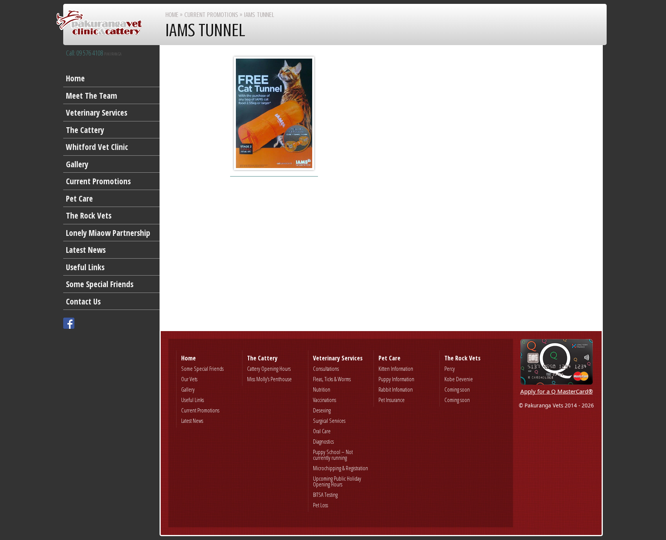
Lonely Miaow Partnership (108, 232)
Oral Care (322, 431)
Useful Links (85, 267)
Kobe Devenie (458, 379)
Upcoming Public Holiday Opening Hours (337, 481)
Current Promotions (98, 181)
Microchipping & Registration (340, 468)
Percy (449, 368)
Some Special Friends (99, 284)
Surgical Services (329, 420)
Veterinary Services (96, 112)
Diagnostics (323, 441)
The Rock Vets (88, 215)
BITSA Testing (325, 494)
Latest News (86, 249)
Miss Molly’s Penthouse (269, 379)
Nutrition (321, 389)
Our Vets (189, 379)
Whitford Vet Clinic (97, 146)
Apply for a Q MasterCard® (556, 391)
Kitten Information (395, 368)
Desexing (322, 410)
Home (75, 78)
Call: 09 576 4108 (94, 53)
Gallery (77, 164)
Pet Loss (320, 505)
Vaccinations (324, 400)
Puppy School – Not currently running (333, 454)
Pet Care (79, 198)
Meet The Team (91, 95)
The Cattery (85, 129)
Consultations (326, 368)
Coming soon (457, 389)
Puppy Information (396, 379)
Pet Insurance (391, 400)
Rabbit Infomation (395, 389)
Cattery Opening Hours (269, 368)
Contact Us (83, 301)
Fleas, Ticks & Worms (332, 379)
